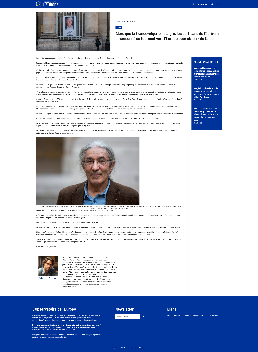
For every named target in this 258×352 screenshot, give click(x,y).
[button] (212, 4)
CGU (202, 315)
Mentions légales (192, 315)
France (119, 27)
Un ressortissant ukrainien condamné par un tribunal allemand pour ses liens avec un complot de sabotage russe (206, 114)
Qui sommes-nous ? (175, 315)
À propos (202, 4)
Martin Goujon (132, 21)
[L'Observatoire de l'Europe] (47, 4)
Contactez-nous (212, 315)
